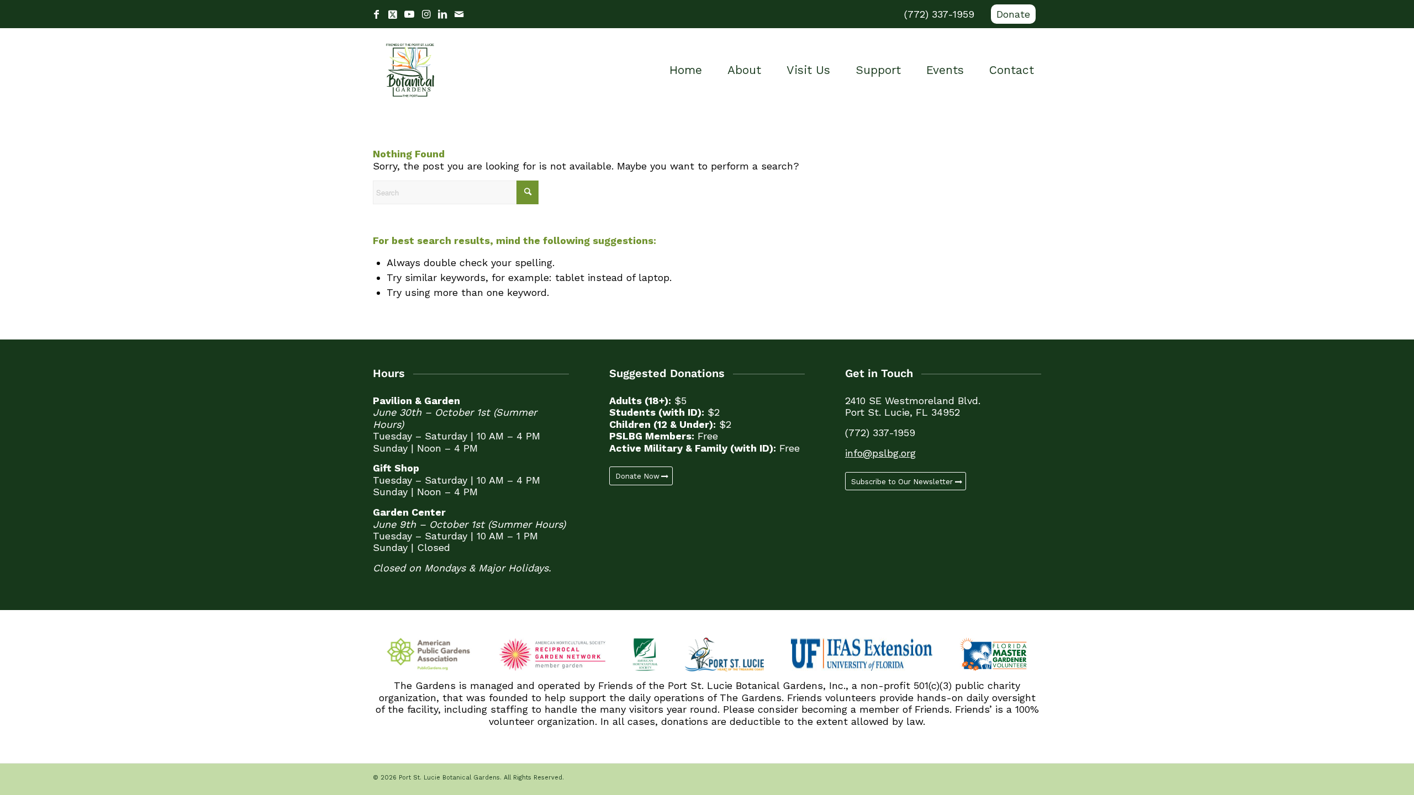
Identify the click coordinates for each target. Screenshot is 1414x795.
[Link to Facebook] (376, 14)
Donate (1013, 14)
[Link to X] (392, 14)
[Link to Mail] (459, 14)
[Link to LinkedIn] (442, 14)
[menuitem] (1010, 14)
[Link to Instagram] (426, 14)
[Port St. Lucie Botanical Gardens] (410, 70)
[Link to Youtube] (409, 14)
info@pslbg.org (880, 453)
